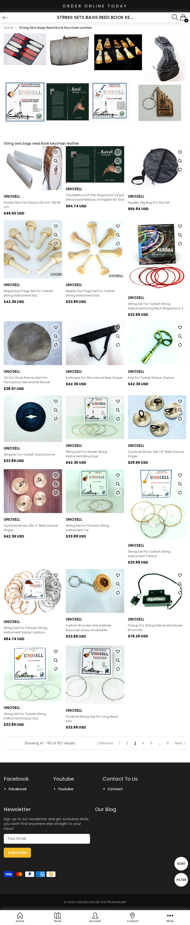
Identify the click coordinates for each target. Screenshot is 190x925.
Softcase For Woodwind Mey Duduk (94, 378)
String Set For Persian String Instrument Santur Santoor (25, 630)
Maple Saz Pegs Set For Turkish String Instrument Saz (28, 293)
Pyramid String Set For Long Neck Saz (92, 718)
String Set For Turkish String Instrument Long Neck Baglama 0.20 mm (156, 306)
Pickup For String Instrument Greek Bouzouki (155, 627)
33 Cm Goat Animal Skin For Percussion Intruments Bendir (27, 380)
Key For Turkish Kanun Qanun (151, 378)
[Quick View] (56, 161)
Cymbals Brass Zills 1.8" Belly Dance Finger (156, 454)
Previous (106, 743)
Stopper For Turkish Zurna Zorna (29, 454)
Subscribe (17, 852)
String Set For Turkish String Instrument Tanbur (149, 553)
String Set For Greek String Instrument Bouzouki (86, 454)
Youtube (65, 789)
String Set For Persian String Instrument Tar (87, 527)
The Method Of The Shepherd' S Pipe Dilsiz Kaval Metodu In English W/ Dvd (95, 197)
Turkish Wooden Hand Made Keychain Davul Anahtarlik (88, 627)
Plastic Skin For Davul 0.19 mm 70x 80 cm (32, 204)
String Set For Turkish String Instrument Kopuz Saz (25, 716)
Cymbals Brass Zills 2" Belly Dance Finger (31, 527)
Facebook (18, 789)
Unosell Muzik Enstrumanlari (101, 902)
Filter (181, 879)
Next (179, 743)
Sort (181, 863)
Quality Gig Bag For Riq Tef (148, 202)
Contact (115, 789)
